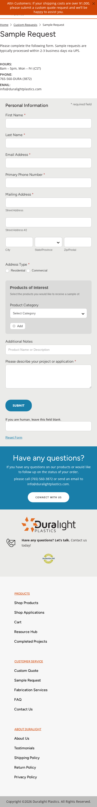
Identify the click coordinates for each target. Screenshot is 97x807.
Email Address (18, 154)
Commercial (39, 270)
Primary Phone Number (25, 174)
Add (20, 326)
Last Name (15, 135)
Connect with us (48, 497)
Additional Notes (18, 341)
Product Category (24, 305)
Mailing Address (19, 194)
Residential (17, 270)
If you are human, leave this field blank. (33, 419)
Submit (19, 405)
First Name (15, 115)
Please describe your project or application (40, 361)
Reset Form (13, 437)
